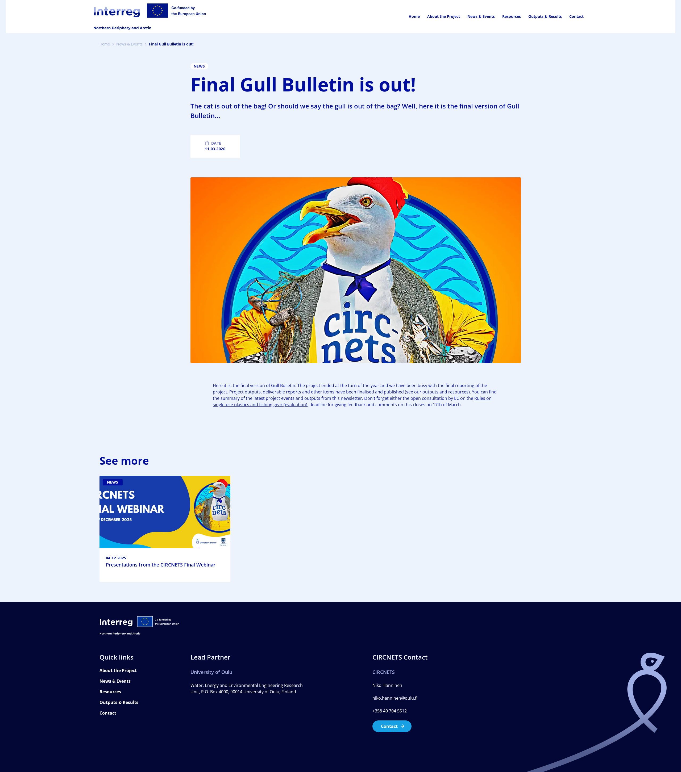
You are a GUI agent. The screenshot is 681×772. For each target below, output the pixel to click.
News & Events (481, 16)
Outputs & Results (545, 16)
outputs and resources (445, 392)
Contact (576, 16)
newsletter (351, 398)
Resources (511, 16)
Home (414, 16)
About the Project (443, 16)
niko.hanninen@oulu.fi (394, 698)
